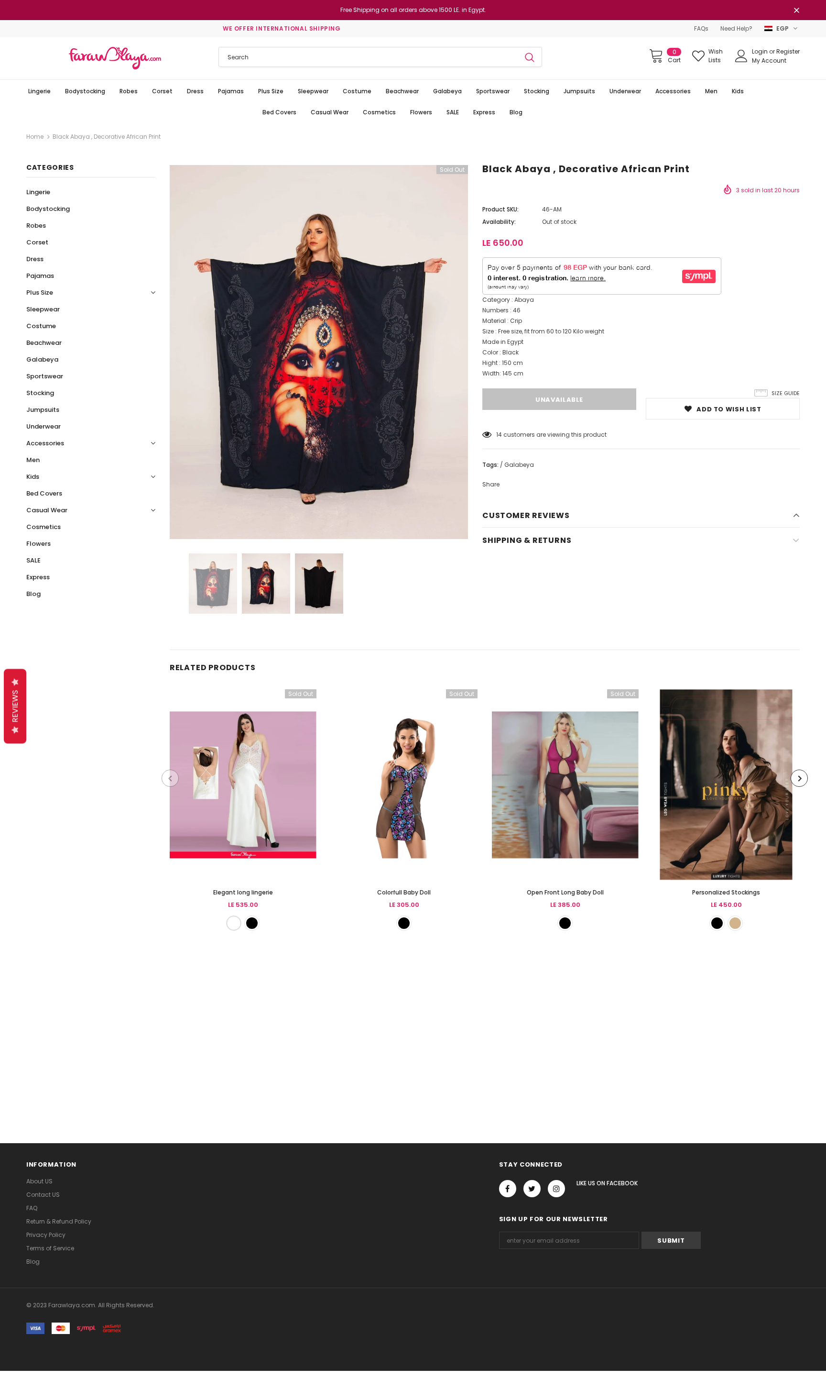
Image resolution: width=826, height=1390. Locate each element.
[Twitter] (532, 1188)
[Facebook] (507, 1188)
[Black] (252, 923)
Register (788, 51)
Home (34, 136)
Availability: (499, 222)
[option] (319, 352)
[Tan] (735, 923)
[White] (234, 923)
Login (760, 51)
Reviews (15, 706)
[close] (796, 11)
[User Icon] (741, 56)
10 (499, 434)
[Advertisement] (287, 1026)
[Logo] (115, 58)
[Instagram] (556, 1188)
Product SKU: (500, 209)
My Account (769, 60)
